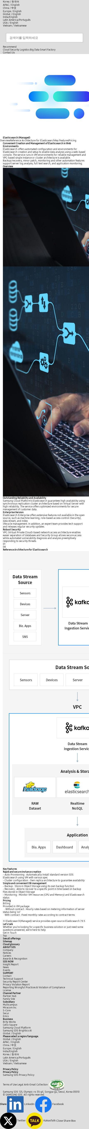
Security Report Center (15, 981)
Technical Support (13, 978)
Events (6, 970)
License (7, 990)
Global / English (12, 14)
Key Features (62, 140)
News (6, 967)
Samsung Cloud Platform (17, 1027)
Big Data (34, 49)
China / (9, 8)
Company (8, 950)
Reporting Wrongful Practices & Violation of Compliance (34, 987)
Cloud (6, 49)
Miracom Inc (10, 1007)
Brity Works (9, 1022)
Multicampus (10, 1004)
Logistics (24, 49)
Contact (7, 976)
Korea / (11, 1)
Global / (12, 1033)
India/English (10, 17)
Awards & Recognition (15, 958)
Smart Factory (47, 49)
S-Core (7, 1010)
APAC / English (11, 4)
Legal (20, 1084)
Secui (6, 1013)
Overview (5, 140)
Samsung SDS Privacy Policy (18, 1075)
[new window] (56, 1084)
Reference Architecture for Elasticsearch (32, 140)
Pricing (72, 140)
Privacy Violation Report (16, 984)
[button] (9, 947)
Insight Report (10, 964)
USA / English (10, 22)
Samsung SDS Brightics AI (17, 1030)
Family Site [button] (9, 999)
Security (14, 49)
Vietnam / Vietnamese (14, 25)
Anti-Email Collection (36, 1084)
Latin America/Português (16, 19)
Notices (7, 953)
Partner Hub (9, 996)
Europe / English (12, 11)
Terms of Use (10, 1084)
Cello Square (10, 1024)
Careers (7, 955)
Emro (6, 1016)
